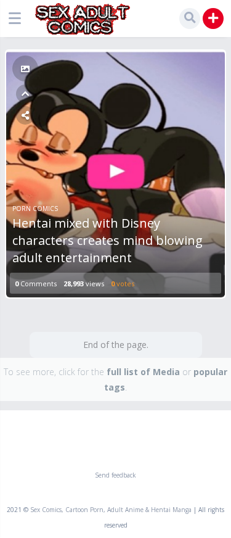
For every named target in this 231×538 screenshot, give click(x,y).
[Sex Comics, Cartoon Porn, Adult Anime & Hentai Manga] (82, 19)
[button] (18, 18)
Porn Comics (35, 208)
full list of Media (143, 372)
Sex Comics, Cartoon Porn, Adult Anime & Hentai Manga (111, 509)
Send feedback (115, 475)
